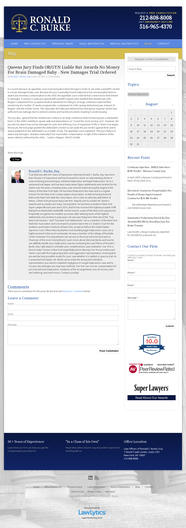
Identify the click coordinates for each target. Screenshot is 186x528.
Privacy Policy (94, 491)
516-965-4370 (156, 26)
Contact (164, 43)
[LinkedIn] (90, 478)
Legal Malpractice (92, 43)
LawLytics (93, 512)
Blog (148, 43)
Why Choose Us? (35, 43)
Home (14, 43)
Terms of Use (77, 491)
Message (12, 325)
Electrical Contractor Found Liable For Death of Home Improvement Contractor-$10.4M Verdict (149, 194)
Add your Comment (73, 291)
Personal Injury (62, 43)
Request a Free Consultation (151, 59)
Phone (132, 273)
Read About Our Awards (151, 398)
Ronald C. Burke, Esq (20, 76)
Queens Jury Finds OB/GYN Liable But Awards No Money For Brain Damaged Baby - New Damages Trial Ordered (64, 70)
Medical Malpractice (124, 43)
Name (11, 304)
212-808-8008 (156, 18)
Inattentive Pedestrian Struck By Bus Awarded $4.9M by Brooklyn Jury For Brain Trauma (149, 221)
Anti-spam (110, 491)
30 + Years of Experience (26, 442)
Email (10, 314)
